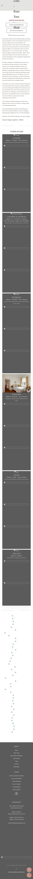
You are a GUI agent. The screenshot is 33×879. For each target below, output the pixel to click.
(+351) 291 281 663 (19, 819)
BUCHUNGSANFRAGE (16, 30)
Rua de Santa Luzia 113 (16, 808)
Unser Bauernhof (16, 781)
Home (16, 750)
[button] (2, 5)
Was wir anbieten (16, 784)
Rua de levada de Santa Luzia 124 (16, 814)
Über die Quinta (16, 789)
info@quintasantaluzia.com (18, 823)
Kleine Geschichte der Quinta (16, 775)
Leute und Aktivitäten (16, 778)
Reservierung (16, 758)
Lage (16, 761)
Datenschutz (16, 766)
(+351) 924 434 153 (18, 817)
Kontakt (16, 764)
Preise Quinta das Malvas (17, 755)
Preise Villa (16, 753)
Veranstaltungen (16, 786)
